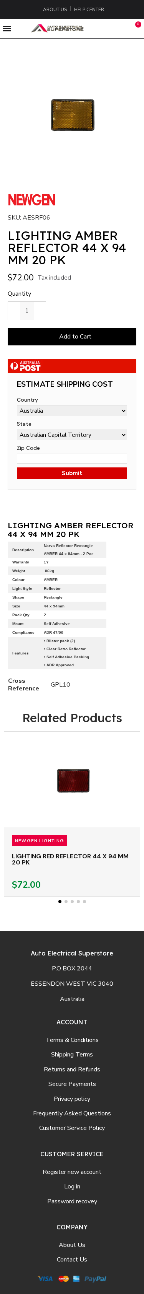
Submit (72, 473)
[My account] (120, 28)
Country (27, 399)
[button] (102, 28)
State (24, 423)
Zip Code (28, 447)
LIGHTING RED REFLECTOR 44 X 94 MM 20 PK (70, 859)
